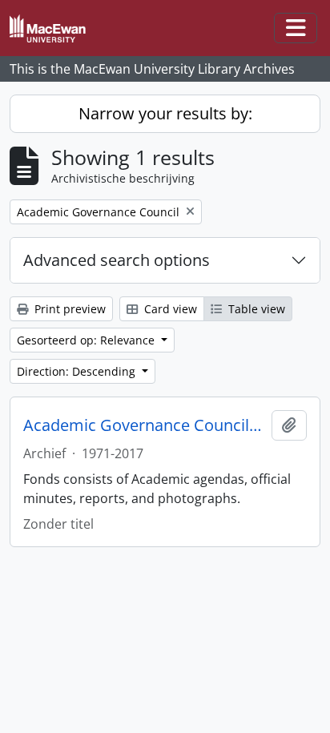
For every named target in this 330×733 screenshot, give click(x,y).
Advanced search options (116, 260)
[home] (54, 28)
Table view (255, 308)
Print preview (68, 308)
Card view (169, 308)
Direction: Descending (78, 371)
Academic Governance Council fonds (144, 425)
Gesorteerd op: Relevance (87, 340)
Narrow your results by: (165, 113)
